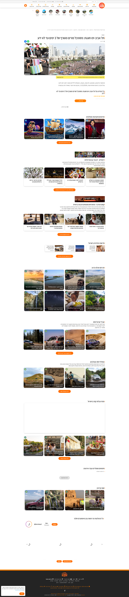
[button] (33, 11)
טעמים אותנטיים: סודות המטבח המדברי (56, 227)
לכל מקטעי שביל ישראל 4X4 (64, 353)
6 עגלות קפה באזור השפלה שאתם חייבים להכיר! (34, 453)
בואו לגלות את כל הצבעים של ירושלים (64, 190)
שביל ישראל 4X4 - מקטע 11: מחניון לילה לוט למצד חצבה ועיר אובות (54, 347)
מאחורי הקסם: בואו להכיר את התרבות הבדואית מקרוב (75, 227)
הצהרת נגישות (53, 593)
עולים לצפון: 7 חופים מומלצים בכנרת (55, 287)
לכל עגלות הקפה (64, 458)
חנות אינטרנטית (58, 579)
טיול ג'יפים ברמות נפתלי (78, 386)
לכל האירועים (60, 77)
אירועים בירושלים (100, 471)
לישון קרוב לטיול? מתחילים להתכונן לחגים (56, 507)
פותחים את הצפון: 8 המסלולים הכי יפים (34, 308)
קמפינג (51, 581)
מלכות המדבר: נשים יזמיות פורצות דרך (96, 227)
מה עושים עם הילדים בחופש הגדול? (96, 507)
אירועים (60, 581)
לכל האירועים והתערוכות (64, 142)
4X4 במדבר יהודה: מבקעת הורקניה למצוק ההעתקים (33, 385)
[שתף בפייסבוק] (25, 41)
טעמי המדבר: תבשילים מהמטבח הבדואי (75, 308)
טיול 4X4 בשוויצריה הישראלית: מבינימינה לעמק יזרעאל (97, 385)
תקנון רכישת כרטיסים (69, 593)
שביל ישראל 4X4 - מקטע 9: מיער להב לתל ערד (96, 347)
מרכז (69, 582)
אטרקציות (77, 581)
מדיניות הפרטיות (18, 590)
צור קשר (80, 579)
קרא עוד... (80, 101)
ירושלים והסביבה (63, 582)
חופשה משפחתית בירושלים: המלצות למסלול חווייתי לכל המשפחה (96, 181)
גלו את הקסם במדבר (64, 234)
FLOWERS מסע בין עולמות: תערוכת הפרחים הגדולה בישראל (33, 136)
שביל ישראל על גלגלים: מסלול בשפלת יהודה (35, 507)
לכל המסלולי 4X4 (64, 391)
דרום (57, 582)
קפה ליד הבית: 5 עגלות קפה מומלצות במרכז (97, 453)
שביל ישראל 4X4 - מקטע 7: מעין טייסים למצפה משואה (34, 347)
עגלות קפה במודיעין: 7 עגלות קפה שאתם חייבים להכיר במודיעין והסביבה (54, 453)
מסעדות (56, 581)
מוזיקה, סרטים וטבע (78, 508)
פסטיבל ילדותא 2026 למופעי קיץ (96, 137)
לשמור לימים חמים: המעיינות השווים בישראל (97, 287)
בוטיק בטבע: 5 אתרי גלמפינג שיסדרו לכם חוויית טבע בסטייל (76, 453)
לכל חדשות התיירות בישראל (64, 256)
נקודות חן (65, 581)
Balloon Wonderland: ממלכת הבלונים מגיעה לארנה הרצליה (55, 136)
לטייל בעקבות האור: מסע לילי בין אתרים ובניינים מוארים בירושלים (54, 181)
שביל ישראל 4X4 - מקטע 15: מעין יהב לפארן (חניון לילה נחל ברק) (76, 347)
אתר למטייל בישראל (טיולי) (61, 595)
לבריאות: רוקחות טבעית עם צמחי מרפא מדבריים (34, 227)
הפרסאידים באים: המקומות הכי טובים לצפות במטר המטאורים (55, 308)
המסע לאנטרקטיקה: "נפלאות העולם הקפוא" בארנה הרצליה (76, 136)
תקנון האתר (77, 593)
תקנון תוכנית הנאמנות (61, 593)
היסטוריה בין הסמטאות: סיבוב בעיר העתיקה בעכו (33, 287)
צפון (72, 582)
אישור (22, 593)
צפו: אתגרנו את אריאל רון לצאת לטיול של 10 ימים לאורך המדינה (75, 287)
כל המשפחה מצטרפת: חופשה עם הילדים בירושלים (96, 308)
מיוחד (103, 35)
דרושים (74, 579)
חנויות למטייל (67, 579)
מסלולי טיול (71, 581)
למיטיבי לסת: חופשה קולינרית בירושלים (75, 181)
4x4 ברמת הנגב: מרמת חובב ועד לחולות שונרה (55, 385)
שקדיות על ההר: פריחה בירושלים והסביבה (35, 181)
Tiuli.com (83, 595)
